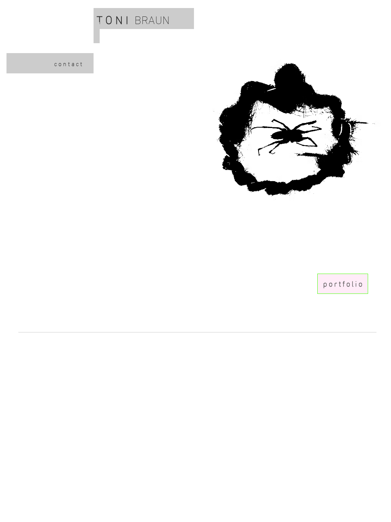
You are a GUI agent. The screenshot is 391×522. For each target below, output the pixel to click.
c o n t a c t (68, 63)
